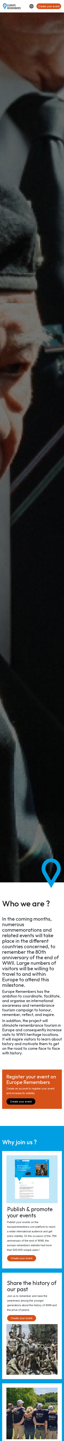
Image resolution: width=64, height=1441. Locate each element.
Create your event (49, 6)
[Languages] (31, 6)
